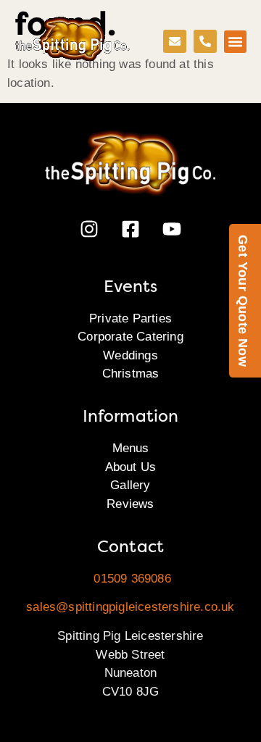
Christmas (131, 373)
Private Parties (130, 318)
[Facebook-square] (130, 229)
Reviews (130, 504)
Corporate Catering (130, 336)
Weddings (130, 355)
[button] (235, 42)
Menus (130, 448)
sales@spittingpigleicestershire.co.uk (130, 607)
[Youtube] (172, 229)
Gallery (130, 485)
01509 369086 (132, 578)
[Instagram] (89, 229)
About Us (131, 467)
